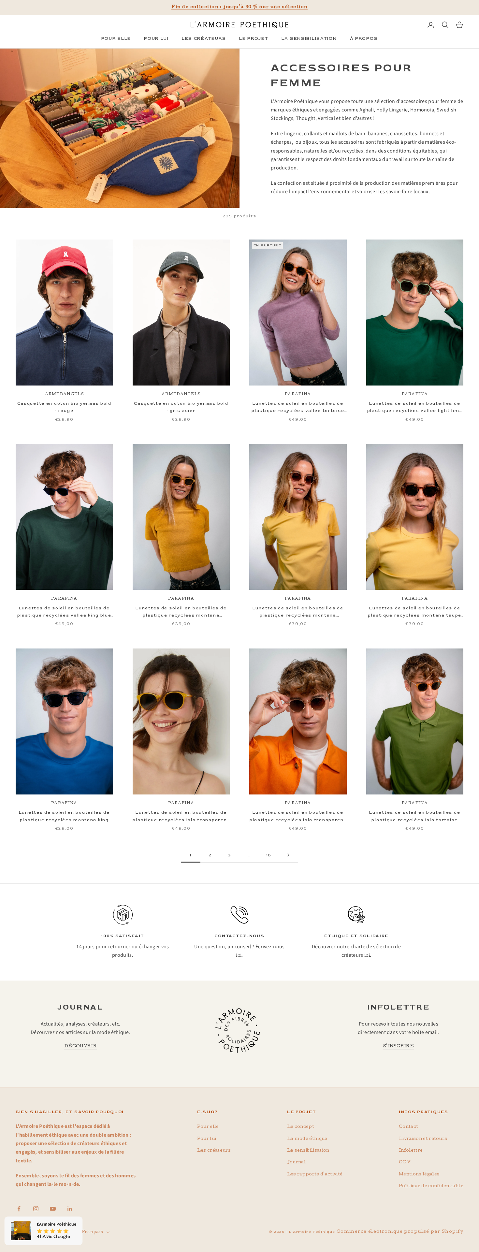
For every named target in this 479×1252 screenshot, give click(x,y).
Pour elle (208, 1127)
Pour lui (206, 1139)
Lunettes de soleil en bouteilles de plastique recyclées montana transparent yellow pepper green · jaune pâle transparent (181, 612)
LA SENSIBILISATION (309, 38)
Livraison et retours (423, 1139)
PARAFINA (298, 394)
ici (238, 956)
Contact (408, 1127)
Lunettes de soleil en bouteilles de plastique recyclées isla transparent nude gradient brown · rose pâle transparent (298, 816)
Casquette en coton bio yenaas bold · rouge (64, 407)
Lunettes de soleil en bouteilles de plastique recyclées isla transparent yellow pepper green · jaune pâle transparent (181, 816)
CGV (405, 1162)
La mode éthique (307, 1139)
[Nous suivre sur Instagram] (36, 1208)
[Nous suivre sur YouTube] (53, 1208)
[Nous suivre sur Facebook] (19, 1208)
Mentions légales (419, 1174)
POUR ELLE (116, 38)
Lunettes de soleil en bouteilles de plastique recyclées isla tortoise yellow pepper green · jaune (414, 816)
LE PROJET (253, 38)
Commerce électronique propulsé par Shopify (400, 1232)
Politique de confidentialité (431, 1186)
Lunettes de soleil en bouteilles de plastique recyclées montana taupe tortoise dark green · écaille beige (414, 612)
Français (92, 1232)
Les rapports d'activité (314, 1174)
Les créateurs (214, 1151)
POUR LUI (156, 38)
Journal (296, 1162)
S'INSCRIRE (398, 1046)
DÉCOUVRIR (80, 1046)
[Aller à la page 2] (288, 855)
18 (268, 855)
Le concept (300, 1127)
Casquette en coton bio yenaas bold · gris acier (181, 407)
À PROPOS (364, 38)
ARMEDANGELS (64, 394)
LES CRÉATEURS (204, 38)
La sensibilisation (308, 1151)
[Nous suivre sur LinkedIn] (69, 1208)
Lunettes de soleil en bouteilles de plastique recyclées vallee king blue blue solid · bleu (64, 612)
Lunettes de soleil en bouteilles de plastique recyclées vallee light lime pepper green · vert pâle (415, 408)
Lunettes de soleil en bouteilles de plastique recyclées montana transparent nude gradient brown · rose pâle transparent (298, 612)
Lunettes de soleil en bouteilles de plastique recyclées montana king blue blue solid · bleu (64, 816)
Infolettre (411, 1151)
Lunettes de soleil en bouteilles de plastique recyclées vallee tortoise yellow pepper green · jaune (298, 408)
